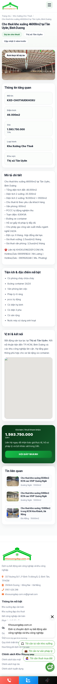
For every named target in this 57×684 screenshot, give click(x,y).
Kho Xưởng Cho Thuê (22, 16)
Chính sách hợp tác (11, 664)
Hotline (9, 680)
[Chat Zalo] (28, 680)
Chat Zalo (28, 680)
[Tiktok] (47, 680)
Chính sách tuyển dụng (12, 668)
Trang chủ (6, 16)
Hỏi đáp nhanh (28, 454)
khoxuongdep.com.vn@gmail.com (21, 594)
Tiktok (47, 680)
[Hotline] (9, 680)
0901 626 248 (11, 589)
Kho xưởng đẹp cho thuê (13, 611)
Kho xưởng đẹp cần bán (13, 607)
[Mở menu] (49, 5)
